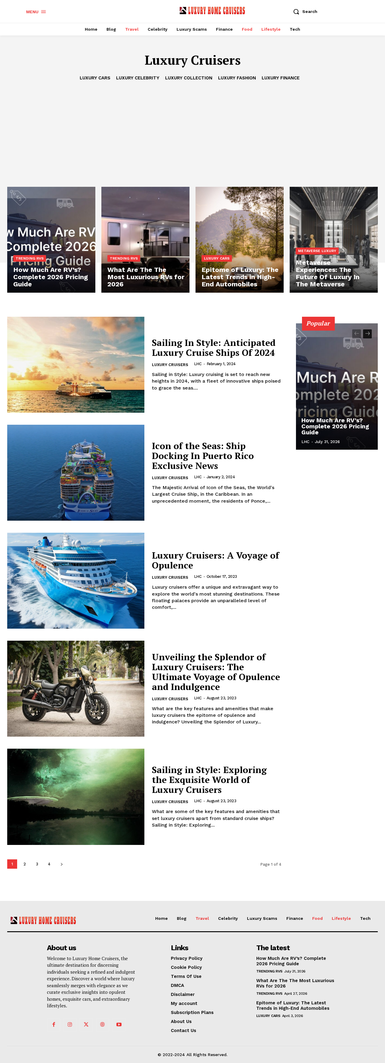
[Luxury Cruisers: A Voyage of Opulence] (75, 581)
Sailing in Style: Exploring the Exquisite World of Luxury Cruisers (209, 780)
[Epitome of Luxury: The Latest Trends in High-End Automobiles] (240, 240)
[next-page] (61, 864)
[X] (86, 1024)
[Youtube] (118, 1024)
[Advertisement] (192, 127)
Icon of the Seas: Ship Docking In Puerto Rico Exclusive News (203, 456)
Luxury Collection (188, 78)
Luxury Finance (281, 78)
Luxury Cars (95, 78)
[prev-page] (356, 333)
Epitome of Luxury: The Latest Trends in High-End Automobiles (292, 1005)
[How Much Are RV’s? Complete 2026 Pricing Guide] (51, 240)
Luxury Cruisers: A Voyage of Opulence (215, 560)
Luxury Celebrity (137, 78)
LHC (198, 364)
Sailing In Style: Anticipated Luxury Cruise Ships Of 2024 (214, 348)
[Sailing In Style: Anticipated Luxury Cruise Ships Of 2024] (75, 365)
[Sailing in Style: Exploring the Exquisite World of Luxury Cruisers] (75, 797)
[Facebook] (53, 1024)
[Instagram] (69, 1024)
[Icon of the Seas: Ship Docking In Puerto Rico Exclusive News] (75, 473)
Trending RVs (30, 258)
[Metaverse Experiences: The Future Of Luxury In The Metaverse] (334, 240)
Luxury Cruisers (170, 364)
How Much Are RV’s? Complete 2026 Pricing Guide (335, 426)
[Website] (102, 1024)
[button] (303, 11)
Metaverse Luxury (317, 251)
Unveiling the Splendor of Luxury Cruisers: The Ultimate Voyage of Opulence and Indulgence (216, 672)
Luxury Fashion (237, 78)
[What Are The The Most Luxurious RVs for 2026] (145, 240)
